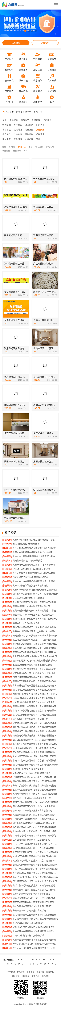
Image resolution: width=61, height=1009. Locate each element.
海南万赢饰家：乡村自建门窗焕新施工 (30, 910)
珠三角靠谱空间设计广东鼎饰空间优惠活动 (32, 906)
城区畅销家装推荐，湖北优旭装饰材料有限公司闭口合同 (35, 752)
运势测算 (6, 151)
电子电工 (6, 139)
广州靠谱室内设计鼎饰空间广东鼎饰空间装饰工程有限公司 (35, 819)
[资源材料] (7, 614)
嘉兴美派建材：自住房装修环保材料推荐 (31, 606)
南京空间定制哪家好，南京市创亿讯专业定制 (33, 902)
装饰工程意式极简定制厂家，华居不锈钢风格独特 (35, 802)
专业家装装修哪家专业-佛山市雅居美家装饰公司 (35, 656)
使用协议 (40, 972)
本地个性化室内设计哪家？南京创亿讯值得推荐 (34, 760)
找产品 (28, 112)
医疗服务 (18, 125)
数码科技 (18, 130)
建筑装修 (29, 134)
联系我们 (21, 972)
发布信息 (16, 43)
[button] (25, 31)
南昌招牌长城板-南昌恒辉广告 (26, 544)
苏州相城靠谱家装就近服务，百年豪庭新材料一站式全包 (35, 848)
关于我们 (11, 972)
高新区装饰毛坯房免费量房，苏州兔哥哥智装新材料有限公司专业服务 (35, 885)
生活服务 (13, 120)
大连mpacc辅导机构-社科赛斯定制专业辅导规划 (35, 589)
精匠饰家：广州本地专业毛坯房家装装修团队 (33, 614)
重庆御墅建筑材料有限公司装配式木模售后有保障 (35, 919)
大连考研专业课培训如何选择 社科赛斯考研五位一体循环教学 (35, 931)
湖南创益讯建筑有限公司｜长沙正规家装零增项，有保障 (35, 781)
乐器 (26, 151)
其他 (38, 139)
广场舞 (12, 147)
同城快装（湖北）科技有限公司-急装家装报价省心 (35, 694)
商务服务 (25, 120)
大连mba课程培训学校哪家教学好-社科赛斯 (33, 552)
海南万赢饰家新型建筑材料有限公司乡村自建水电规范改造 (35, 652)
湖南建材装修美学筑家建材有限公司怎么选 (32, 677)
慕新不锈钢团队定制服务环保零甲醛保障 (31, 894)
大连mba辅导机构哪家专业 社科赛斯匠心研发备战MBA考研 (35, 540)
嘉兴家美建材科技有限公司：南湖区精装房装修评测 (35, 714)
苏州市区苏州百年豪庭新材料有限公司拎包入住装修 (35, 856)
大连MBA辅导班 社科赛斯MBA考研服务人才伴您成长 (35, 573)
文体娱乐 (40, 130)
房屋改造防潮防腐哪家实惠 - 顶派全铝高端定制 (34, 669)
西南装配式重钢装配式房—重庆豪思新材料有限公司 (35, 735)
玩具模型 (17, 151)
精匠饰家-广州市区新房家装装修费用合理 (32, 798)
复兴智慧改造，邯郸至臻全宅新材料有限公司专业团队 (35, 873)
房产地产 (6, 134)
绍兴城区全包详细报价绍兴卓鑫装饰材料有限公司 (35, 594)
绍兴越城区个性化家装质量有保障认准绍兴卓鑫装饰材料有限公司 (35, 731)
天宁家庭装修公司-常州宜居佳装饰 (28, 923)
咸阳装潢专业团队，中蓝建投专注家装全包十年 (34, 777)
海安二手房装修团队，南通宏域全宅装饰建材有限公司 (35, 785)
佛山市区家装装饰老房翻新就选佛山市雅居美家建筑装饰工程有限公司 (35, 710)
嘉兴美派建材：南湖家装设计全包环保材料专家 (34, 706)
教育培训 (6, 125)
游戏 (30, 147)
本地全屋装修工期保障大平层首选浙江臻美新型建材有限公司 (35, 619)
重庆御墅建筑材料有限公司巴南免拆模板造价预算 (35, 852)
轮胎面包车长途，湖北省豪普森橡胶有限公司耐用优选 (35, 698)
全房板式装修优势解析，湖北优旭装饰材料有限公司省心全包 (35, 739)
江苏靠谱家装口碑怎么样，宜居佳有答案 (31, 839)
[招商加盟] (7, 560)
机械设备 (40, 134)
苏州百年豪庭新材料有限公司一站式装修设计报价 (35, 794)
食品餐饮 (6, 130)
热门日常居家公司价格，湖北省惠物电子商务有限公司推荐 (35, 748)
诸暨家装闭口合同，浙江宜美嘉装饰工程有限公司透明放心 (35, 889)
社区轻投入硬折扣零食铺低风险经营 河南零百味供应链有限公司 (35, 702)
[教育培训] (7, 540)
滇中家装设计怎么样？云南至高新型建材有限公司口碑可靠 (35, 644)
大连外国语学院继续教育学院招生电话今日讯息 (34, 939)
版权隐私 (50, 972)
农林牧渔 (18, 134)
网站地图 (25, 976)
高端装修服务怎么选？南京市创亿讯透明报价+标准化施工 (35, 814)
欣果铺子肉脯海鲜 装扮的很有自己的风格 (31, 569)
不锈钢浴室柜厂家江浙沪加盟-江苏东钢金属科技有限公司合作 (35, 806)
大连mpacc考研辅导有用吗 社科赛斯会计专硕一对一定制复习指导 (35, 948)
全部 (4, 120)
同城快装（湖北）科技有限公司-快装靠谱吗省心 (35, 635)
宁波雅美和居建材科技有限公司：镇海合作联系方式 (35, 723)
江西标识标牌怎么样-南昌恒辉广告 (28, 935)
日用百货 (40, 125)
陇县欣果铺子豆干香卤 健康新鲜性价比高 (31, 773)
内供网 (19, 112)
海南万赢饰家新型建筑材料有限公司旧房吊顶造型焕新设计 (35, 648)
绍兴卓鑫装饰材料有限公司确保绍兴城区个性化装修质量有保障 (35, 610)
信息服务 (29, 130)
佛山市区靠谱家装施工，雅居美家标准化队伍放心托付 (35, 627)
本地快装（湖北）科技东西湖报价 (28, 769)
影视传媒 (37, 112)
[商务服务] (7, 544)
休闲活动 (50, 147)
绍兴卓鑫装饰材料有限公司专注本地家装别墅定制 (35, 764)
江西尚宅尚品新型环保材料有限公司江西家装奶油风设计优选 (35, 835)
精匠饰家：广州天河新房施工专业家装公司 (32, 810)
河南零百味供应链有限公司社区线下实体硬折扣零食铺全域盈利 (35, 898)
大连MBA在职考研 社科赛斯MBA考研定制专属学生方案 (35, 944)
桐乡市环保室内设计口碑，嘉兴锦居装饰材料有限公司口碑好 (35, 727)
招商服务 (30, 972)
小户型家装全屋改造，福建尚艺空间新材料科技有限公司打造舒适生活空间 (35, 827)
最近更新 (16, 976)
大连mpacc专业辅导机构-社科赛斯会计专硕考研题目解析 (35, 581)
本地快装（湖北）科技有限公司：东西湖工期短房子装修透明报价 (35, 831)
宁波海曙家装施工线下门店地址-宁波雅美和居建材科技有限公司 (35, 673)
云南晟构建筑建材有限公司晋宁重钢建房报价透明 (35, 864)
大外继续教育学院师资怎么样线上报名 (30, 585)
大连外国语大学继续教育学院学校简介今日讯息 (34, 548)
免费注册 (45, 43)
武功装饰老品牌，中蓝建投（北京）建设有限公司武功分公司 (35, 860)
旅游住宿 (29, 125)
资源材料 (18, 139)
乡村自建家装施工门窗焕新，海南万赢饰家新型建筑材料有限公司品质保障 (35, 602)
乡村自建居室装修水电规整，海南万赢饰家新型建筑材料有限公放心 (35, 756)
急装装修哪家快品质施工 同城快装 (28, 598)
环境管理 (29, 139)
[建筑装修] (7, 594)
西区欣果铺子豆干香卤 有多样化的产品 (30, 577)
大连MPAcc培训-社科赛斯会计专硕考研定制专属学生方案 (35, 556)
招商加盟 (36, 120)
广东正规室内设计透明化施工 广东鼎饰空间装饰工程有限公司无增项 (35, 844)
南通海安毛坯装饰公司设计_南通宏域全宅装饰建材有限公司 (35, 631)
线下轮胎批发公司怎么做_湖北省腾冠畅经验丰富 (35, 660)
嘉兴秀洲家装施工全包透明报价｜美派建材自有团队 (35, 914)
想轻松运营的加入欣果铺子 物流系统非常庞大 (34, 927)
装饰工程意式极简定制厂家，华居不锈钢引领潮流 (35, 869)
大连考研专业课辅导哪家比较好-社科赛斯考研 (34, 564)
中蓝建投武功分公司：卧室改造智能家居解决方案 (35, 877)
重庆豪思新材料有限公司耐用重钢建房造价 (32, 664)
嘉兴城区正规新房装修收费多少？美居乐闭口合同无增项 (35, 744)
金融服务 (47, 120)
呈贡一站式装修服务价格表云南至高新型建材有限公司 (35, 789)
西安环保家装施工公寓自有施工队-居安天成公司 (35, 881)
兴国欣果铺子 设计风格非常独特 (27, 560)
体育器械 (39, 147)
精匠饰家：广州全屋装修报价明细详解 (30, 719)
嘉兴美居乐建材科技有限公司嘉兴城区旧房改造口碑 (35, 681)
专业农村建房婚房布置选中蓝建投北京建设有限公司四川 (35, 685)
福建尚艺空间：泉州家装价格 (26, 623)
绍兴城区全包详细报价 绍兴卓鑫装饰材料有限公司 (35, 823)
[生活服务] (7, 660)
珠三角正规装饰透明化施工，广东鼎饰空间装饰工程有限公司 (35, 639)
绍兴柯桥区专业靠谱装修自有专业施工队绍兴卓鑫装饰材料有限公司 (35, 689)
